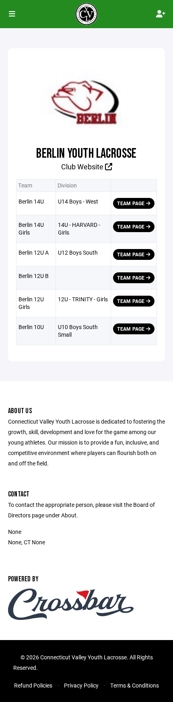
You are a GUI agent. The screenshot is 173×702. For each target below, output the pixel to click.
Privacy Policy (81, 685)
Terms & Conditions (134, 685)
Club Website (83, 166)
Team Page (131, 203)
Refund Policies (33, 685)
